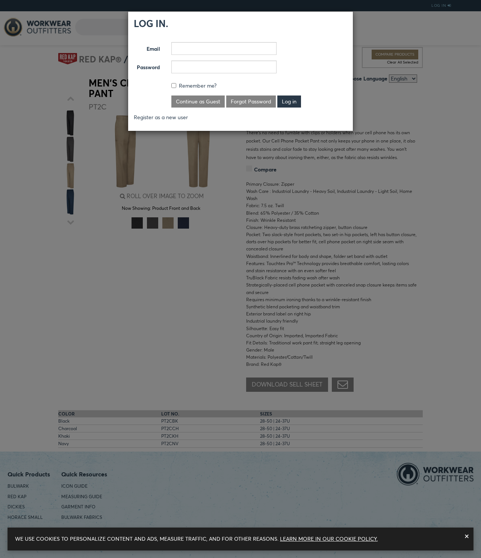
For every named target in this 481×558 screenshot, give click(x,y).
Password (148, 67)
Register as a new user (161, 117)
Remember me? (197, 85)
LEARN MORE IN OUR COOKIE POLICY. (329, 538)
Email (153, 48)
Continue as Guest (198, 101)
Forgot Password (251, 101)
